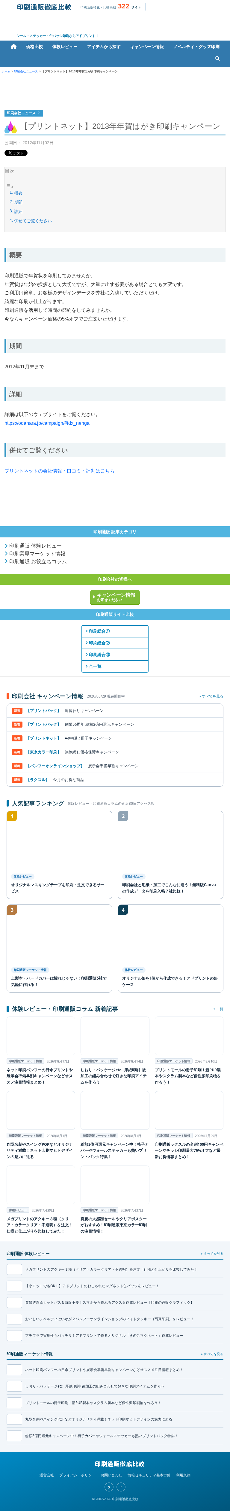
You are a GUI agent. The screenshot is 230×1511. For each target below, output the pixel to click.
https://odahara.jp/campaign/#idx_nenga (47, 423)
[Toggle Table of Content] (9, 187)
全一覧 (95, 666)
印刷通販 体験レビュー (35, 546)
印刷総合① (99, 631)
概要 (18, 192)
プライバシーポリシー (77, 1475)
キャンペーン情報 (147, 46)
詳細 (18, 211)
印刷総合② (99, 642)
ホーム (14, 47)
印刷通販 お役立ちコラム (37, 561)
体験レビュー (65, 46)
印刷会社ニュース (26, 71)
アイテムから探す (104, 46)
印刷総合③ (99, 654)
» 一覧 (218, 1008)
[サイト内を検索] (217, 59)
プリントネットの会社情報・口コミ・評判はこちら (59, 470)
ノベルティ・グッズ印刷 (196, 46)
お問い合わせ (111, 1475)
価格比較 (34, 46)
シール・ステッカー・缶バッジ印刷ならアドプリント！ (57, 35)
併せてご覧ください (33, 220)
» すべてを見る (211, 696)
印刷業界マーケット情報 (36, 554)
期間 (18, 202)
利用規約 (183, 1475)
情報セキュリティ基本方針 (149, 1475)
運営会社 (47, 1475)
